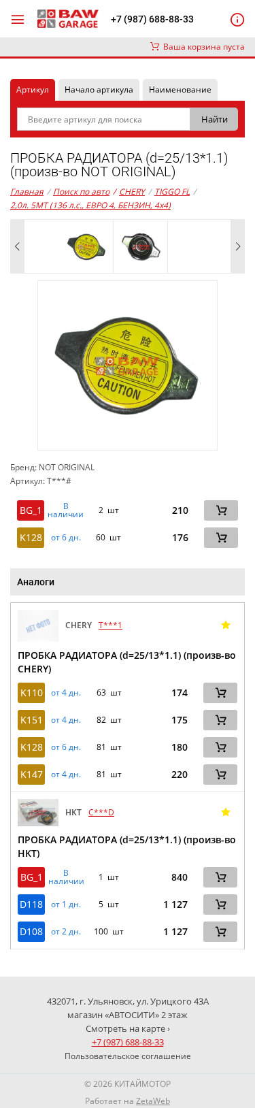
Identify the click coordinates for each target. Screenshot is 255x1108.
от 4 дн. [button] (66, 693)
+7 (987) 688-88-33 (152, 19)
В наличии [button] (66, 510)
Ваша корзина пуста (202, 46)
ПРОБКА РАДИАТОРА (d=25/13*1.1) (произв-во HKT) (127, 846)
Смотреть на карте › (128, 1028)
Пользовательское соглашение (128, 1056)
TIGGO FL (172, 191)
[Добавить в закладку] (226, 625)
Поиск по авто (81, 191)
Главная (27, 191)
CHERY (129, 191)
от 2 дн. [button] (66, 932)
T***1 (110, 625)
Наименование (180, 89)
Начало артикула (99, 89)
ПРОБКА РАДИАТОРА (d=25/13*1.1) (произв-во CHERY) (127, 662)
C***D (101, 812)
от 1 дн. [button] (66, 904)
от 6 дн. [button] (66, 538)
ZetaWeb (153, 1101)
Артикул (32, 89)
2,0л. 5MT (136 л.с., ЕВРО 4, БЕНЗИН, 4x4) (90, 205)
